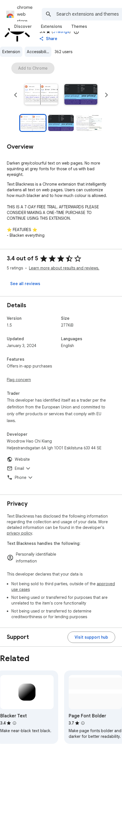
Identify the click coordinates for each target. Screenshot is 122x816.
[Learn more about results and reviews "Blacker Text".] (14, 723)
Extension (11, 51)
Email (19, 468)
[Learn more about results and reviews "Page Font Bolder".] (83, 723)
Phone (20, 477)
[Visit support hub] (91, 637)
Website (22, 459)
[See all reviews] (25, 283)
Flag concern (19, 379)
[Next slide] (106, 95)
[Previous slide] (15, 95)
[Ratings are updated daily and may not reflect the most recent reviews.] (76, 31)
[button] (41, 95)
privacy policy (19, 533)
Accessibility (38, 51)
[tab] (23, 26)
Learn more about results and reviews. (64, 268)
